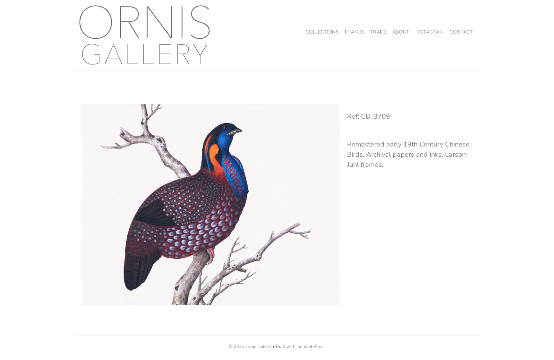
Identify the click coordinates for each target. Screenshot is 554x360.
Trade (378, 32)
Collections (322, 32)
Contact (461, 32)
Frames (354, 32)
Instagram (429, 32)
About (400, 32)
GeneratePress (311, 346)
